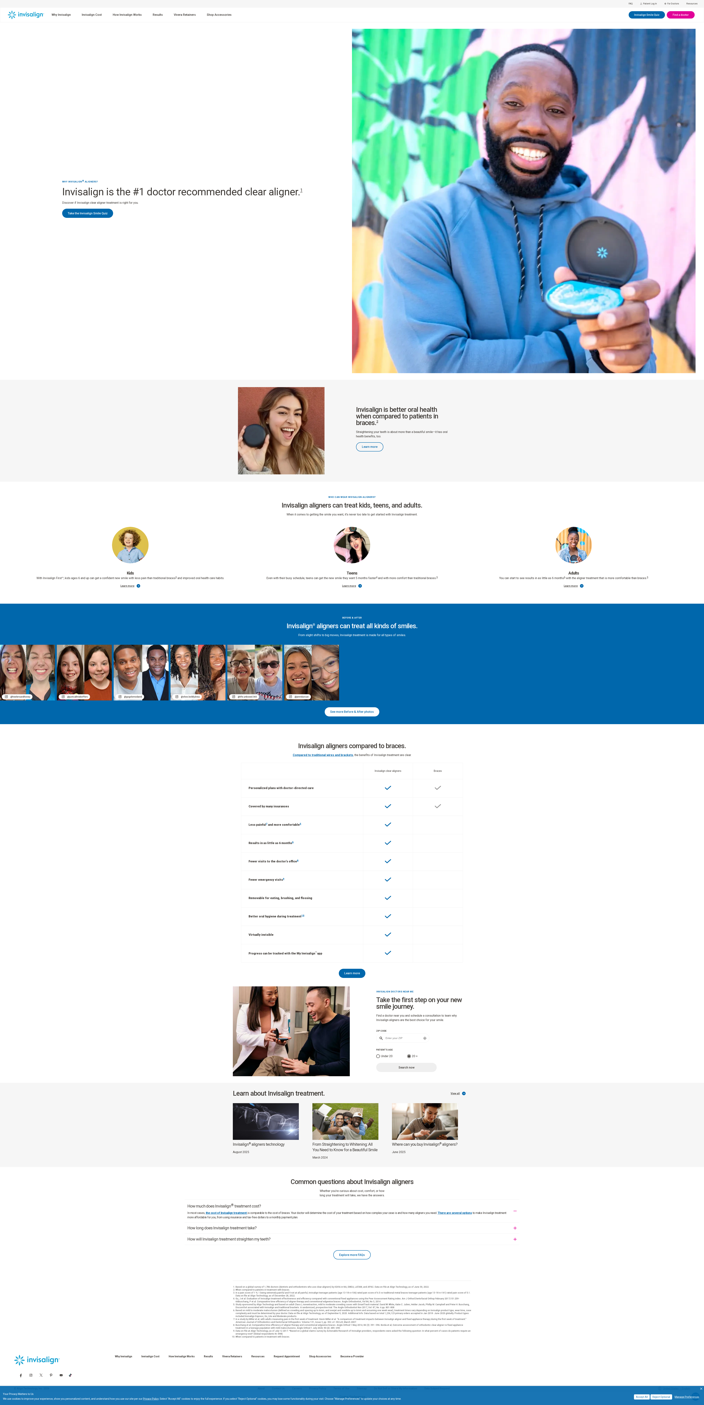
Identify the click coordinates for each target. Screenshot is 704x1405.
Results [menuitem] (158, 15)
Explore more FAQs (352, 1255)
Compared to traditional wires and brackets (323, 755)
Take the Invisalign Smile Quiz (88, 213)
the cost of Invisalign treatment (226, 1213)
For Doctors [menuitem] (673, 3)
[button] (701, 1389)
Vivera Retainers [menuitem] (185, 15)
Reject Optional (661, 1396)
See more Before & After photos (352, 712)
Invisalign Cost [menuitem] (92, 15)
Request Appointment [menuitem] (287, 1356)
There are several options (455, 1213)
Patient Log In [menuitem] (650, 3)
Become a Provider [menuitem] (352, 1356)
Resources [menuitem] (692, 3)
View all (455, 1093)
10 (302, 915)
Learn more (369, 447)
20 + (415, 1056)
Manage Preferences (687, 1396)
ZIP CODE (381, 1031)
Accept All (642, 1396)
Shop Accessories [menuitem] (219, 15)
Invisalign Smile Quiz (646, 14)
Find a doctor (681, 14)
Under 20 (387, 1056)
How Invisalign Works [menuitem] (127, 15)
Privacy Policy (151, 1398)
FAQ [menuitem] (631, 3)
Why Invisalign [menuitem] (61, 15)
